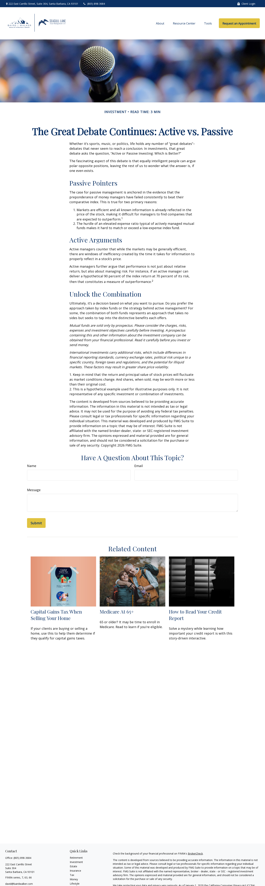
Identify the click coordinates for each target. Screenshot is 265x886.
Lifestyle (75, 883)
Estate (73, 866)
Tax (72, 875)
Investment (76, 862)
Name (31, 466)
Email (138, 466)
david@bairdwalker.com (19, 883)
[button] (160, 23)
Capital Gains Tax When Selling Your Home (56, 614)
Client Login (248, 3)
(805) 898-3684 (96, 3)
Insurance (75, 870)
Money (74, 879)
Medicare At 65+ (117, 611)
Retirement (76, 857)
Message (34, 490)
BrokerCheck (195, 853)
